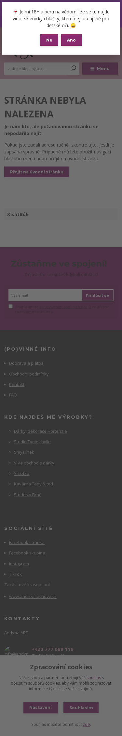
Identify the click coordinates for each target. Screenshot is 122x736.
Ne (49, 40)
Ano (71, 40)
